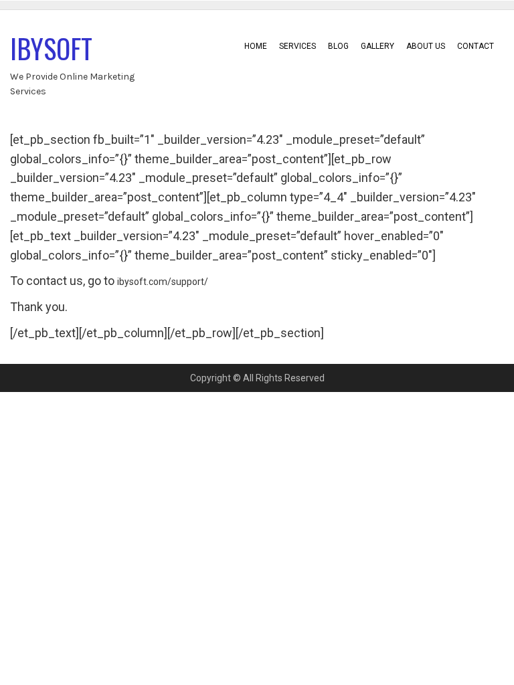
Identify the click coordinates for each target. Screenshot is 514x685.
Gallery (377, 46)
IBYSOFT (51, 48)
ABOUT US (425, 46)
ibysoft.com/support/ (162, 281)
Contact (475, 46)
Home (255, 46)
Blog (338, 46)
